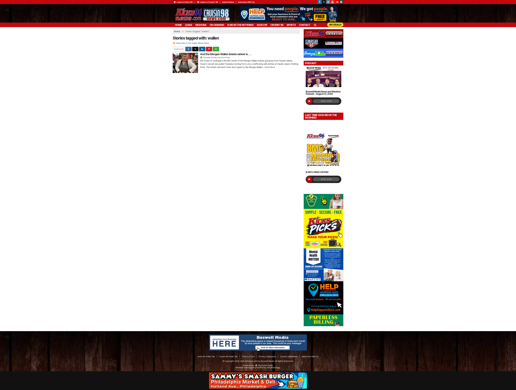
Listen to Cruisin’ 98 (209, 2)
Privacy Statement (267, 356)
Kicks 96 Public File (206, 356)
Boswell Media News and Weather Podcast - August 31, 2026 (323, 92)
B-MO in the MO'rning (240, 25)
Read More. (270, 67)
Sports (291, 25)
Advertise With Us (246, 2)
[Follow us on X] (324, 2)
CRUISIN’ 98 (276, 25)
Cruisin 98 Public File (228, 356)
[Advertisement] (289, 14)
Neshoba (200, 25)
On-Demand (217, 25)
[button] (315, 25)
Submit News (228, 2)
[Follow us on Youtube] (332, 2)
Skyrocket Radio (265, 365)
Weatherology (273, 367)
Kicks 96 (262, 25)
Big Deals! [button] (335, 24)
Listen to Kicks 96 (184, 2)
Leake (188, 25)
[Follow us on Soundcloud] (337, 2)
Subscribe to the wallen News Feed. (192, 43)
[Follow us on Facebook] (320, 2)
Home (178, 25)
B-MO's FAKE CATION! (317, 172)
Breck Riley (225, 57)
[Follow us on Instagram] (328, 2)
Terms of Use (248, 356)
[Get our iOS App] (341, 2)
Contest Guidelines (289, 356)
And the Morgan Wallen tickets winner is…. (225, 54)
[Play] (309, 101)
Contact (304, 25)
